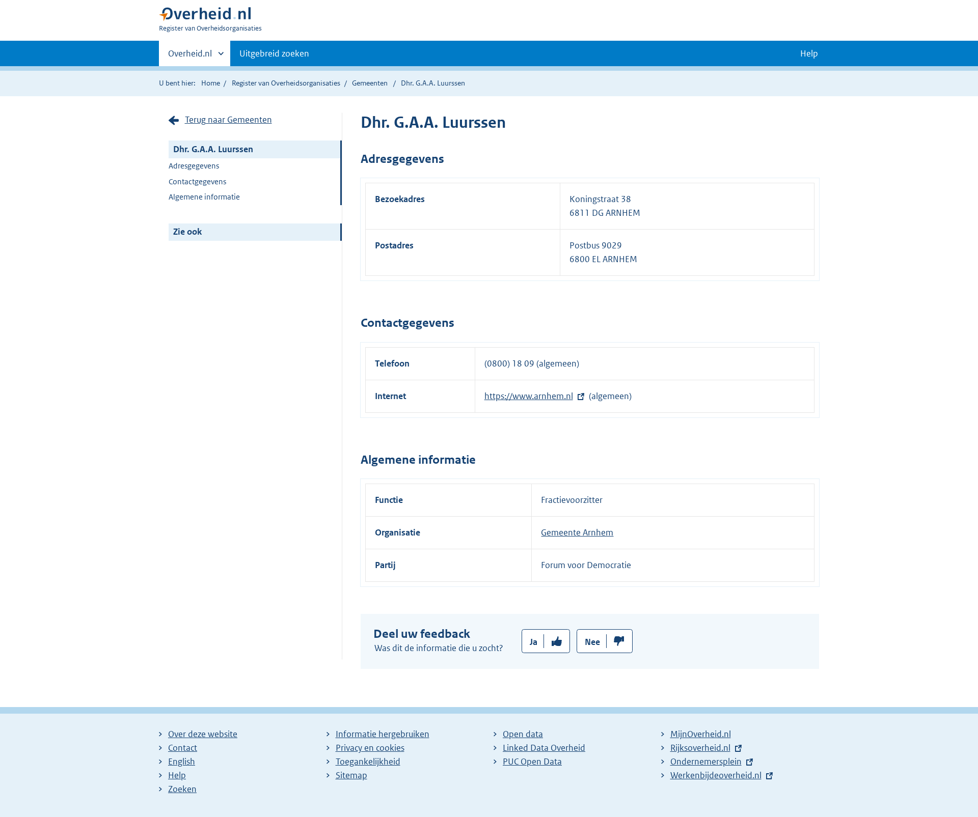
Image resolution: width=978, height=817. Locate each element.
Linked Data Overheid (544, 747)
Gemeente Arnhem (577, 532)
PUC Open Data (532, 761)
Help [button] (809, 53)
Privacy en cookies (370, 747)
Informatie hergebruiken (382, 734)
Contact (182, 747)
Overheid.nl (190, 57)
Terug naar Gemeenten (228, 119)
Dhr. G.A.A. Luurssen (213, 149)
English (181, 761)
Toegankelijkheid (368, 761)
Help (177, 775)
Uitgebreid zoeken (274, 53)
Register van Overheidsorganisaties (286, 83)
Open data (523, 734)
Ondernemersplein (706, 761)
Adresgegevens (194, 166)
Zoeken (182, 789)
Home (210, 83)
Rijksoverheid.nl (700, 747)
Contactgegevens (197, 181)
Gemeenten (370, 83)
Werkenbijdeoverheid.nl (716, 775)
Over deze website (202, 734)
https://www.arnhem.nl (528, 396)
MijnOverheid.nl (700, 734)
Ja (533, 641)
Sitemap (351, 775)
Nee (592, 641)
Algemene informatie (204, 197)
